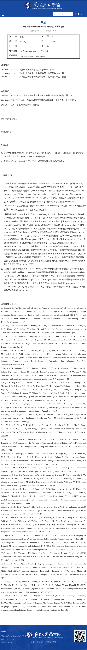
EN (82, 14)
